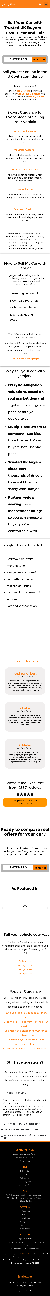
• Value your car (25, 965)
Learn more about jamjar (25, 358)
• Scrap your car (25, 973)
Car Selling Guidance (25, 131)
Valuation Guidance (25, 150)
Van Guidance (25, 189)
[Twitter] (26, 1291)
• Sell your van (25, 969)
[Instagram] (19, 1291)
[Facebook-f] (23, 1291)
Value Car (39, 59)
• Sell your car (25, 961)
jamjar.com (24, 1254)
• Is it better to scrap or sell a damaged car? (25, 1048)
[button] (46, 4)
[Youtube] (30, 1291)
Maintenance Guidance (25, 169)
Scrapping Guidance (25, 209)
